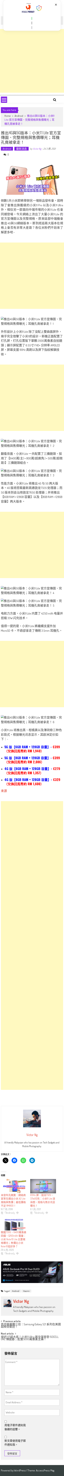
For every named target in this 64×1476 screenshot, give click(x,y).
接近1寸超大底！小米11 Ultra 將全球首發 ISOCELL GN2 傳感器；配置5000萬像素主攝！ (30, 1338)
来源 (4, 791)
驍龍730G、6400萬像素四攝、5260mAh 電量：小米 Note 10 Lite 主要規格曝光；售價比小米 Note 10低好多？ (13, 1239)
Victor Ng (37, 148)
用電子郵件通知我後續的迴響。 (15, 1427)
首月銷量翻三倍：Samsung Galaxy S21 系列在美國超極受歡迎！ (31, 1325)
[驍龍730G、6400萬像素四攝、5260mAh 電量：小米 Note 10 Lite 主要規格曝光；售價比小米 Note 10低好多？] (14, 1224)
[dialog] (32, 15)
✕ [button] (56, 5)
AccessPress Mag (45, 1470)
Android (19, 115)
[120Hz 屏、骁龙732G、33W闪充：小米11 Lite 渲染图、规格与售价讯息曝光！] (43, 1186)
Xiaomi (26, 1291)
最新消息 (21, 148)
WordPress (20, 1470)
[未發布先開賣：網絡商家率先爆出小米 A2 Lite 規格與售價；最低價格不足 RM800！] (14, 1186)
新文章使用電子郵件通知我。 (15, 1442)
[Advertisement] (32, 61)
